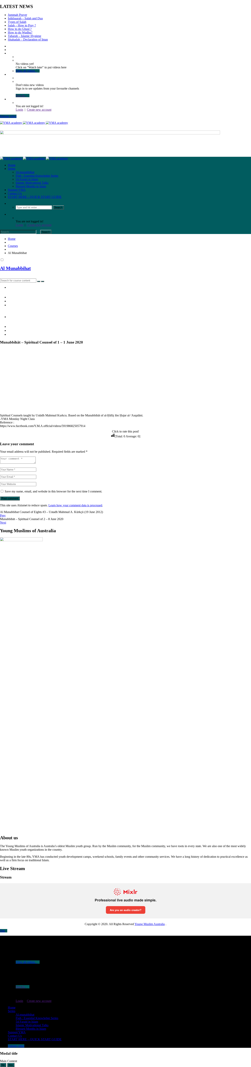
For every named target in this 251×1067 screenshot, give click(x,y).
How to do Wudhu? (20, 32)
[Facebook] (9, 46)
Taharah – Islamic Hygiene (24, 36)
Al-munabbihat (25, 172)
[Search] (9, 203)
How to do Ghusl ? (20, 29)
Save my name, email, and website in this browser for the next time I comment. (53, 491)
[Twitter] (9, 49)
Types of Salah (17, 22)
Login (19, 109)
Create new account (39, 109)
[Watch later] (9, 53)
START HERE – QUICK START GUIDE (35, 197)
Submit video (8, 116)
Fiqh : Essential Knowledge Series (37, 175)
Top (2, 930)
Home (11, 165)
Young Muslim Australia (150, 924)
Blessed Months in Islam (31, 186)
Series (11, 168)
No (3, 1064)
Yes (11, 1064)
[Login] (9, 99)
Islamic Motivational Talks (32, 182)
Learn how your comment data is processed (75, 505)
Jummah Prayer (17, 14)
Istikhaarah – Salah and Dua (25, 18)
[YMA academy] (34, 122)
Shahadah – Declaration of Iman (28, 39)
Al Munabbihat (15, 268)
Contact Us (15, 193)
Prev (3, 515)
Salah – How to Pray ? (22, 25)
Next (3, 522)
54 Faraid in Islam (27, 179)
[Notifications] (9, 74)
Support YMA (17, 189)
